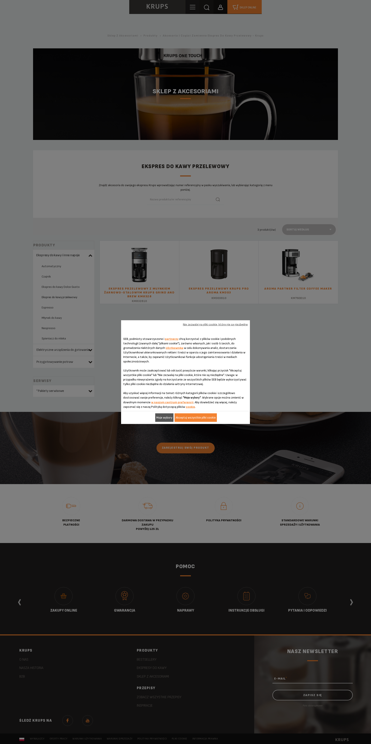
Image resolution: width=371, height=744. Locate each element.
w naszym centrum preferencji (172, 402)
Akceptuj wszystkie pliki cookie (196, 417)
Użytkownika (174, 348)
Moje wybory (164, 417)
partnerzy (171, 339)
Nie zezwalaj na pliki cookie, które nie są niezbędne (215, 324)
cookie (190, 406)
